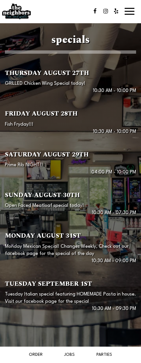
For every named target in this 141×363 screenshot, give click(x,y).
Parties (104, 355)
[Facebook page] (95, 11)
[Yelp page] (116, 11)
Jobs (69, 355)
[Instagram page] (105, 11)
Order (36, 355)
